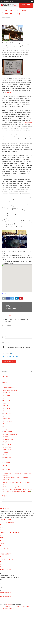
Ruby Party (6, 442)
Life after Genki (7, 421)
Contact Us (4, 548)
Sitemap (11, 608)
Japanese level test (7, 559)
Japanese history (7, 413)
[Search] (32, 1)
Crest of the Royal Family (10, 390)
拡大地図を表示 (5, 294)
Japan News (6, 408)
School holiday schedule (9, 533)
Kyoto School (6, 418)
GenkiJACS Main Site (8, 1)
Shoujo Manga (7, 444)
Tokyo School (6, 452)
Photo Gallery (5, 554)
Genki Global (9, 604)
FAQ (1, 538)
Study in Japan (7, 449)
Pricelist (3, 527)
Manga (5, 423)
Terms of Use (15, 606)
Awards (5, 382)
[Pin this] (21, 298)
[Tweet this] (12, 298)
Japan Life (5, 405)
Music (4, 426)
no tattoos (8, 92)
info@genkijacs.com (5, 592)
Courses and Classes (9, 387)
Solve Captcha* (8, 353)
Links (2, 543)
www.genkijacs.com (5, 596)
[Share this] (8, 298)
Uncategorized (7, 457)
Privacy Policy (6, 606)
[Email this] (4, 298)
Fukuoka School (7, 392)
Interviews (6, 403)
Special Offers (7, 447)
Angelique (6, 380)
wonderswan (6, 462)
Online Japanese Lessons (10, 434)
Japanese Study (7, 416)
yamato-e (6, 465)
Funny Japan (6, 395)
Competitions (7, 385)
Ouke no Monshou (8, 439)
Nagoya (5, 429)
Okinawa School (7, 431)
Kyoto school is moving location (11, 486)
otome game (6, 436)
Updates (5, 460)
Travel (5, 455)
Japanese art (6, 411)
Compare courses (7, 522)
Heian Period (6, 400)
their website (28, 122)
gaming (5, 398)
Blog (1, 564)
